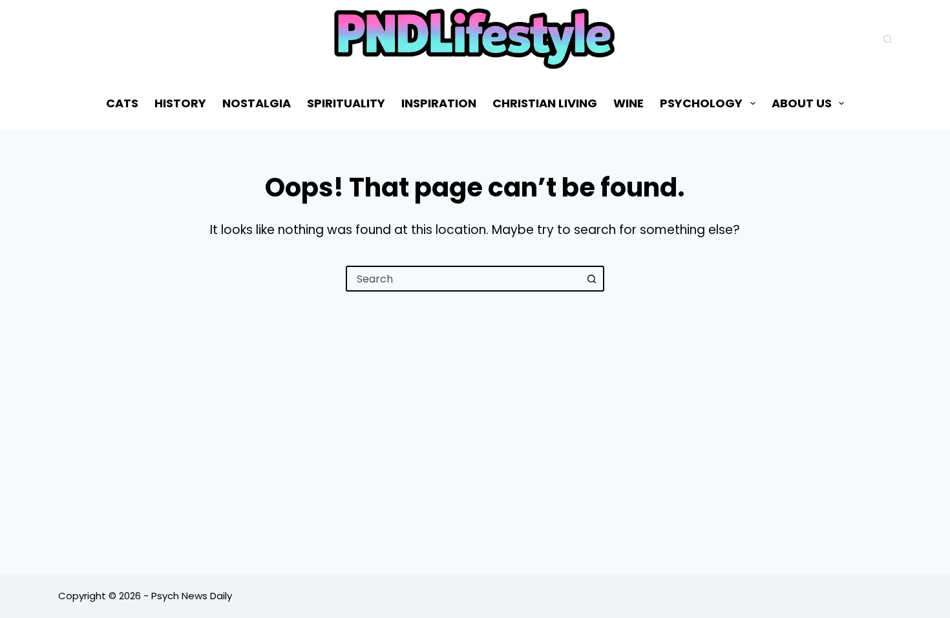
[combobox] (463, 279)
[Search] (887, 39)
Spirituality (346, 103)
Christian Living (544, 103)
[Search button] (591, 278)
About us (802, 103)
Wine (628, 103)
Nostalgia (256, 103)
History (180, 103)
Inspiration (438, 103)
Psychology (701, 103)
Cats (122, 103)
